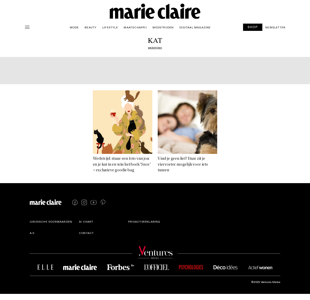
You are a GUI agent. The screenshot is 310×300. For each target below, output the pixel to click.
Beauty (90, 27)
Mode (74, 27)
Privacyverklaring (144, 221)
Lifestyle (110, 27)
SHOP (253, 27)
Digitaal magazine (195, 27)
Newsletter (275, 27)
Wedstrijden (163, 27)
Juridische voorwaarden (51, 221)
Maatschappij (135, 27)
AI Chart (86, 221)
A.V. (32, 233)
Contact (86, 233)
